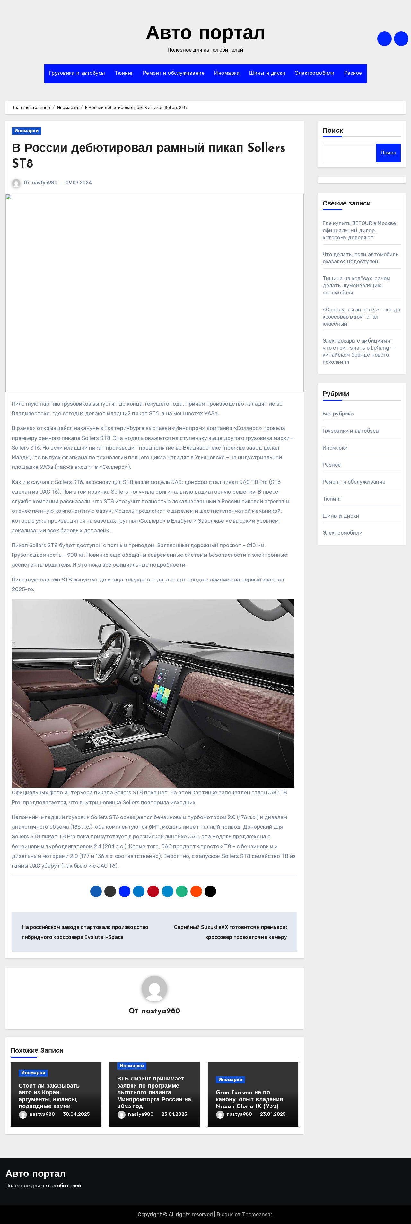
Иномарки (227, 73)
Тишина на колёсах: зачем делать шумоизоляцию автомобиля (356, 285)
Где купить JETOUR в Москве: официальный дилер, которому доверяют (360, 230)
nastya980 (44, 183)
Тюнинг (124, 73)
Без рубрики (338, 414)
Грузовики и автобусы (77, 73)
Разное (353, 73)
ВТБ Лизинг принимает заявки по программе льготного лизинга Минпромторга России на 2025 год (154, 1093)
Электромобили (315, 73)
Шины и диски (267, 73)
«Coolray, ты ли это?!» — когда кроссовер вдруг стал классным (361, 317)
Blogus (225, 1214)
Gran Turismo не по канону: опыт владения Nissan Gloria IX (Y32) (249, 1100)
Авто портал (206, 34)
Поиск (333, 131)
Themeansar (257, 1214)
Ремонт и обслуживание (174, 73)
